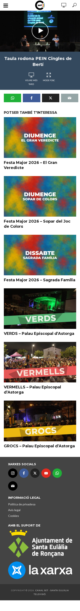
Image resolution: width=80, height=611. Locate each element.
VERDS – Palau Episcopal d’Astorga (39, 333)
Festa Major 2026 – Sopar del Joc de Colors (37, 224)
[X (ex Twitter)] (35, 473)
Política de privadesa (21, 504)
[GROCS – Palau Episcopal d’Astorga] (40, 421)
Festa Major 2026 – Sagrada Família (39, 280)
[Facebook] (24, 473)
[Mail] (12, 486)
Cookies (13, 516)
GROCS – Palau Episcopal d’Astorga (39, 446)
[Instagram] (12, 473)
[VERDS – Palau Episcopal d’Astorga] (40, 308)
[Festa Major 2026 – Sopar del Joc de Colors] (40, 196)
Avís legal (14, 510)
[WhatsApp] (57, 473)
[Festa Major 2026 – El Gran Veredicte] (40, 137)
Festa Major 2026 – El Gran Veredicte (30, 165)
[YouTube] (46, 473)
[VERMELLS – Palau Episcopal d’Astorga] (40, 362)
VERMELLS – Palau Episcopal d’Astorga (32, 390)
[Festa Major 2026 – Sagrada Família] (40, 255)
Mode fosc (49, 80)
